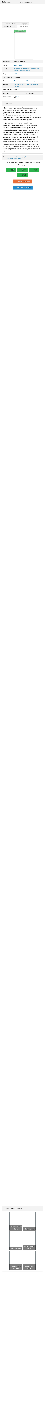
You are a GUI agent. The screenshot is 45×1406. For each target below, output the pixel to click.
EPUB (24, 175)
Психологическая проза (32, 157)
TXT (35, 170)
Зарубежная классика (21, 68)
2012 (15, 74)
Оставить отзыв (23, 187)
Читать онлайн (24, 181)
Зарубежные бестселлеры (16, 157)
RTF (24, 170)
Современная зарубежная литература (26, 69)
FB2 (12, 170)
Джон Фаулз (18, 65)
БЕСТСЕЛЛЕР (20, 31)
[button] (12, 2)
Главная (7, 24)
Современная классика (15, 158)
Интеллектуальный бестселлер (24, 81)
